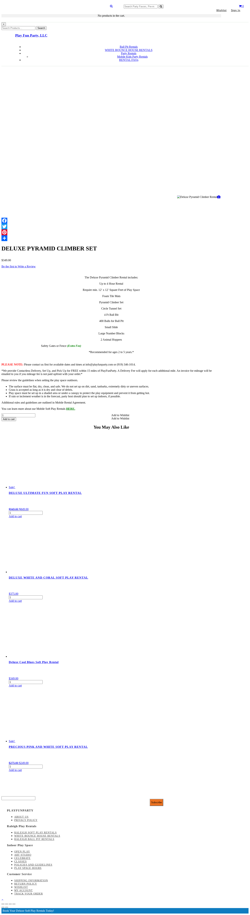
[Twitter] (111, 226)
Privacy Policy (26, 820)
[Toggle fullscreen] (10, 904)
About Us (21, 816)
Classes (20, 861)
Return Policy (25, 883)
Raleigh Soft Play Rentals (35, 832)
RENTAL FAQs (128, 59)
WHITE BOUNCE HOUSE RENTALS (128, 50)
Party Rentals (128, 53)
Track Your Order (28, 893)
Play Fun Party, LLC (31, 35)
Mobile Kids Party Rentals (132, 56)
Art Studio (22, 855)
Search (41, 28)
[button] (120, 415)
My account (23, 890)
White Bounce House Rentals (37, 836)
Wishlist (221, 10)
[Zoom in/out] (13, 904)
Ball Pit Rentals (129, 46)
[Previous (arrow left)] (2, 907)
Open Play (22, 851)
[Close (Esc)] (2, 904)
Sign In (235, 10)
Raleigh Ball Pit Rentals (34, 839)
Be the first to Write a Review (18, 266)
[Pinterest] (111, 232)
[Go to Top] (2, 899)
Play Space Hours (28, 868)
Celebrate (22, 858)
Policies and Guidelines (33, 864)
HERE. (70, 408)
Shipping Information (31, 880)
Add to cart (9, 419)
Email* (5, 794)
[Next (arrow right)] (6, 907)
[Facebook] (111, 221)
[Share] (111, 238)
